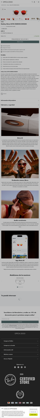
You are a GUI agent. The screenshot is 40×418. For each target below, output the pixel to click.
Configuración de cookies (33, 408)
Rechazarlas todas (33, 411)
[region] (20, 412)
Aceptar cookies (33, 414)
